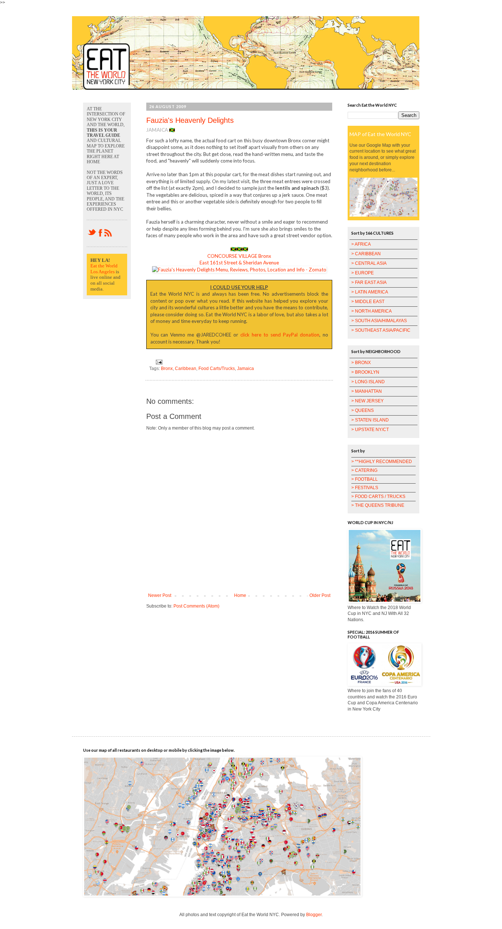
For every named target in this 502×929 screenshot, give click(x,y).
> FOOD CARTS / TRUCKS (378, 496)
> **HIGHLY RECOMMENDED (381, 461)
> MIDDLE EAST (367, 301)
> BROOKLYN (365, 372)
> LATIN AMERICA (369, 292)
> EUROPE (362, 272)
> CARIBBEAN (366, 253)
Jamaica (245, 368)
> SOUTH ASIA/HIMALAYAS (379, 320)
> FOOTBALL (364, 479)
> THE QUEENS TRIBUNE (377, 505)
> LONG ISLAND (368, 381)
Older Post (319, 595)
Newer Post (159, 595)
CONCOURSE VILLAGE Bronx (239, 256)
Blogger (314, 914)
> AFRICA (361, 244)
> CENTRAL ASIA (369, 263)
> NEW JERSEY (367, 400)
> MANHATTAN (366, 391)
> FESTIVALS (364, 487)
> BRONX (361, 362)
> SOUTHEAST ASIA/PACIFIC (380, 330)
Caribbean (185, 368)
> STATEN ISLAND (370, 420)
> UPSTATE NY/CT (370, 429)
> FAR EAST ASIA (369, 282)
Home (240, 595)
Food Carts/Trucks (216, 368)
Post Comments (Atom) (196, 606)
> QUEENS (362, 410)
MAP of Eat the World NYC (380, 134)
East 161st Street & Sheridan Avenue (239, 263)
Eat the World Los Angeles (104, 268)
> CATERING (364, 470)
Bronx (167, 368)
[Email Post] (158, 361)
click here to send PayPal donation (279, 335)
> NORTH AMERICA (371, 311)
